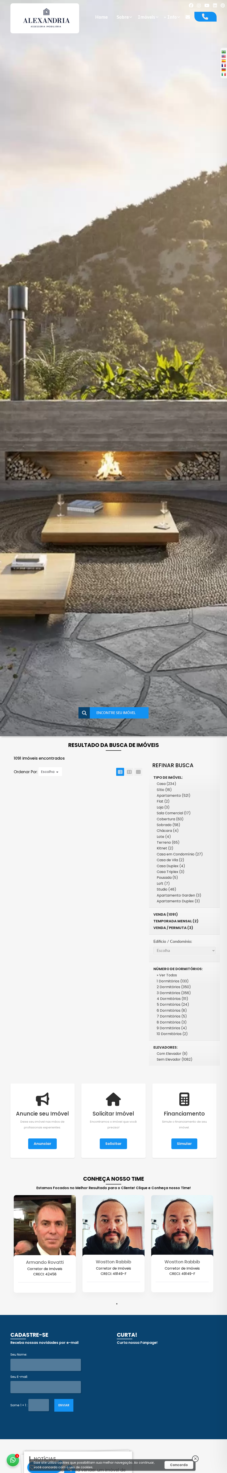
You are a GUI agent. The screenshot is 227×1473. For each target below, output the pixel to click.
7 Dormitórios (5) (172, 1016)
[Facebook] (191, 5)
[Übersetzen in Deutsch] (223, 69)
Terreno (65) (168, 842)
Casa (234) (166, 783)
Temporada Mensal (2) (175, 921)
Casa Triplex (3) (170, 871)
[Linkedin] (215, 5)
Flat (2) (163, 801)
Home (101, 17)
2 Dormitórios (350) (174, 986)
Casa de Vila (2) (170, 860)
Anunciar (42, 1143)
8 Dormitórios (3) (172, 1022)
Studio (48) (166, 889)
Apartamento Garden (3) (179, 895)
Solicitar (113, 1143)
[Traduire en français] (223, 65)
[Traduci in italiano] (223, 74)
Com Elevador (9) (172, 1053)
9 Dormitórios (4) (172, 1028)
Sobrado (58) (168, 824)
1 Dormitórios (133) (173, 981)
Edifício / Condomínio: (172, 941)
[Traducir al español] (223, 60)
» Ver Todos (167, 975)
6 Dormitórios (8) (172, 1010)
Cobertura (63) (170, 819)
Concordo (179, 1465)
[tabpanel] (44, 1251)
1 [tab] (117, 1304)
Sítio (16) (164, 789)
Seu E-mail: (19, 1377)
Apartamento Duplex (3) (178, 901)
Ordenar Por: (26, 772)
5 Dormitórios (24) (173, 1004)
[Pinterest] (223, 5)
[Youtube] (206, 5)
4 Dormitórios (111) (172, 998)
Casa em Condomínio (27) (180, 854)
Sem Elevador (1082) (174, 1059)
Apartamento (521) (173, 795)
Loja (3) (163, 807)
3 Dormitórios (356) (174, 992)
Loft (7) (163, 883)
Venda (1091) (165, 914)
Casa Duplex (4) (171, 866)
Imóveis (146, 17)
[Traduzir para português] (223, 51)
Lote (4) (164, 836)
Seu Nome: (18, 1354)
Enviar (63, 1405)
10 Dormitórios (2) (172, 1033)
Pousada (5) (167, 877)
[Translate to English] (223, 56)
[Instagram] (199, 5)
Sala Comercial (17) (174, 813)
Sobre (123, 17)
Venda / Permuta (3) (173, 927)
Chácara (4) (168, 830)
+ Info (170, 17)
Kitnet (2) (165, 848)
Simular (184, 1143)
